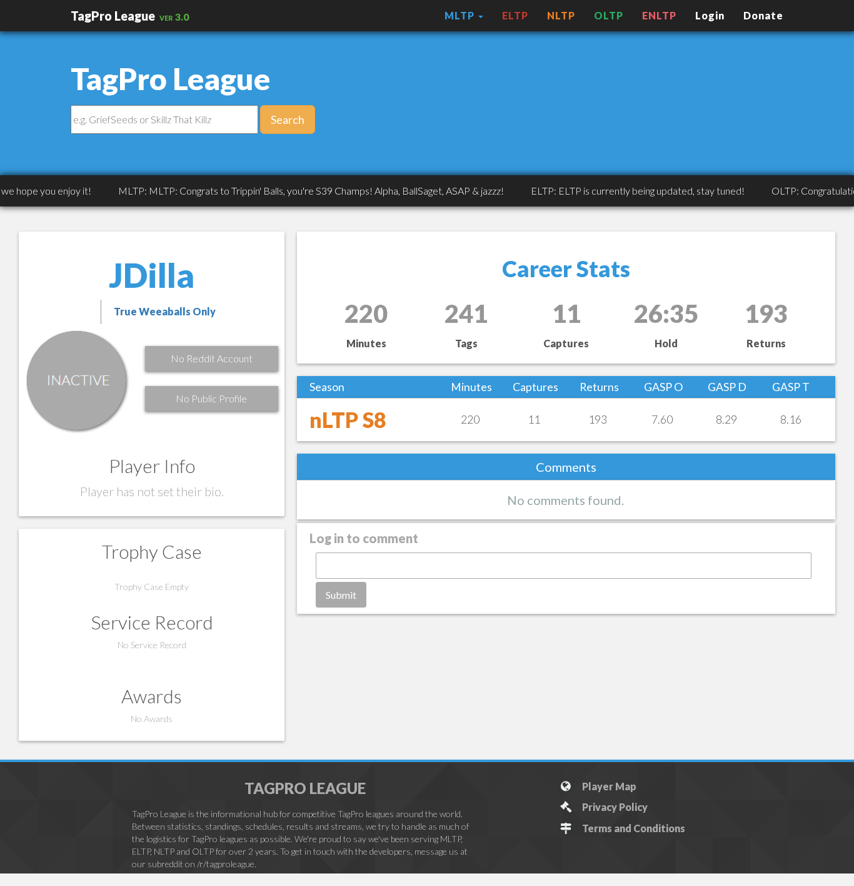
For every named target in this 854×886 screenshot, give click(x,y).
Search (287, 119)
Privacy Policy (613, 807)
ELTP (515, 15)
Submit (341, 595)
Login (710, 15)
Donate (763, 15)
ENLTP (659, 15)
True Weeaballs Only (165, 311)
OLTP (608, 15)
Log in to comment (363, 538)
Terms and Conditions (631, 828)
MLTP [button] (461, 15)
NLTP (561, 15)
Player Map (607, 786)
